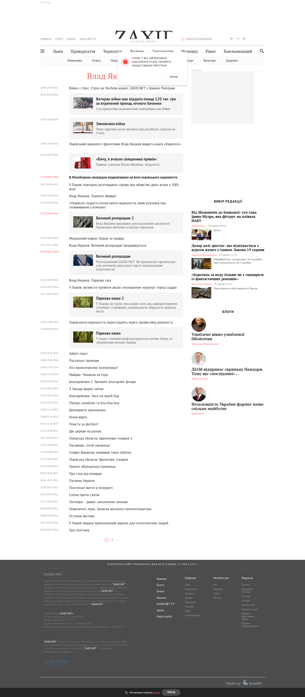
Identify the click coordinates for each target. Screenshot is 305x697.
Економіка (75, 60)
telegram (238, 38)
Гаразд (174, 77)
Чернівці (189, 51)
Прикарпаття (83, 51)
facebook (218, 38)
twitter (224, 38)
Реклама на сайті (250, 609)
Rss (215, 584)
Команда (246, 596)
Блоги (71, 39)
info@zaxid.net (83, 623)
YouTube (217, 597)
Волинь (137, 51)
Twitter (216, 593)
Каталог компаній (199, 39)
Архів (160, 610)
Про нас (245, 584)
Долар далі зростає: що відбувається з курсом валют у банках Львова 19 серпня (228, 248)
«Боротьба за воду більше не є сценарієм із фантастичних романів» (228, 277)
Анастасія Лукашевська (204, 254)
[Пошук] (261, 51)
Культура (210, 60)
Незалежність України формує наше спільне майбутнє (228, 406)
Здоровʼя (232, 60)
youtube (244, 38)
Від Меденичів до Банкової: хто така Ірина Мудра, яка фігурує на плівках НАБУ (224, 217)
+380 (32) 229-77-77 (64, 620)
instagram (231, 38)
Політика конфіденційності (250, 625)
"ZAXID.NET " (119, 584)
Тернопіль (112, 51)
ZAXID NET (142, 34)
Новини (45, 39)
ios (257, 38)
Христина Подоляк (201, 284)
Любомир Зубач (200, 378)
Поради (116, 60)
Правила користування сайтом (248, 616)
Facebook (218, 589)
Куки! (156, 692)
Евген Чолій (198, 413)
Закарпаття (162, 51)
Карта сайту (164, 616)
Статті (59, 39)
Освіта (96, 60)
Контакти (246, 600)
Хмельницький (238, 51)
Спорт (189, 60)
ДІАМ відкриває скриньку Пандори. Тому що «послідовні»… (227, 371)
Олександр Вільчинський (205, 343)
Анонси (161, 598)
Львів (58, 51)
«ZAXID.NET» (66, 613)
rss (263, 38)
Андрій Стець (199, 225)
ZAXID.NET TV (88, 39)
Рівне (211, 51)
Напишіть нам (248, 604)
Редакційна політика (247, 590)
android (250, 38)
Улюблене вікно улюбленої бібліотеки (218, 336)
